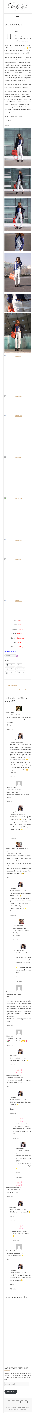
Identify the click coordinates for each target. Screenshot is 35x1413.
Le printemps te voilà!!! (12, 685)
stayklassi (10, 1250)
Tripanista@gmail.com (21, 1019)
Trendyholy (14, 1407)
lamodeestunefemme (13, 1075)
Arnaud (9, 712)
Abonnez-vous (10, 1392)
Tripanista (10, 991)
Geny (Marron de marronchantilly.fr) (17, 848)
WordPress (23, 1409)
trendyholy (13, 740)
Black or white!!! (25, 690)
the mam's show (11, 787)
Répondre (10, 729)
